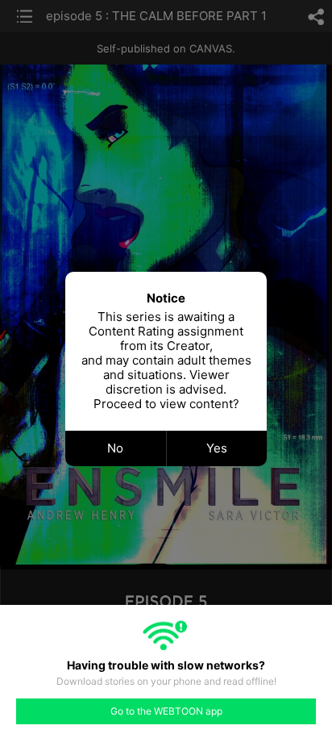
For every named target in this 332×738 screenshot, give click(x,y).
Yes (216, 448)
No (115, 448)
